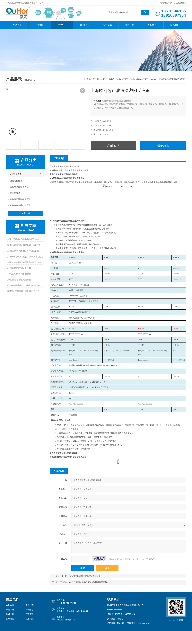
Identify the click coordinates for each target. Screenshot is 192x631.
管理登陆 (131, 623)
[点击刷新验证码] (99, 558)
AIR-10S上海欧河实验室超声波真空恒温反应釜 (80, 576)
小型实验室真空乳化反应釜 (19, 268)
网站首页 (17, 25)
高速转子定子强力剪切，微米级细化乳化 (25, 256)
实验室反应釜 (123, 79)
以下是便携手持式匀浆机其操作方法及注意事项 (25, 285)
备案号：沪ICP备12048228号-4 (121, 614)
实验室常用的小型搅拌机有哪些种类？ (24, 239)
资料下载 (129, 25)
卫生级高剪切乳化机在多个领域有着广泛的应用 (25, 251)
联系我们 (174, 25)
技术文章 (107, 25)
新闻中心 (84, 25)
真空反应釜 (15, 193)
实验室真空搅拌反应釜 (20, 205)
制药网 (120, 619)
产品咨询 (113, 145)
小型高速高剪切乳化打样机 (19, 274)
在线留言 (152, 25)
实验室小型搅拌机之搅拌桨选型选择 (23, 291)
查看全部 (26, 213)
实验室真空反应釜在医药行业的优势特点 (25, 262)
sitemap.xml (143, 623)
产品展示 (111, 79)
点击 (40, 174)
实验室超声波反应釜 (140, 79)
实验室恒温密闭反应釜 (20, 199)
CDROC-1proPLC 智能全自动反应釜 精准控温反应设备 (84, 582)
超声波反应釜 (16, 181)
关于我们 (39, 25)
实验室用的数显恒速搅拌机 (19, 280)
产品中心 (62, 25)
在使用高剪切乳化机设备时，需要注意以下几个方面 (25, 245)
